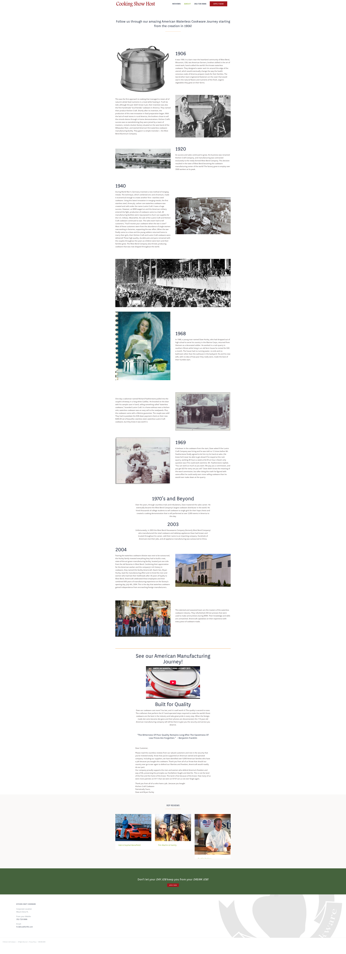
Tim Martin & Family (183, 828)
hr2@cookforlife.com (24, 927)
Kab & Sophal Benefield (143, 828)
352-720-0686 (21, 919)
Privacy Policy (32, 942)
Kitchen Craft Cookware (10, 942)
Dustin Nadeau (223, 834)
